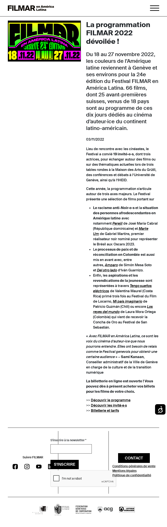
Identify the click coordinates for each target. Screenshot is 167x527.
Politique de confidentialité (131, 475)
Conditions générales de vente (133, 466)
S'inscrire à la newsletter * (68, 440)
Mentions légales (124, 471)
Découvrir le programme (110, 400)
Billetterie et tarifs (105, 410)
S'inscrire (64, 464)
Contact (134, 458)
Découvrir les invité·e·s (109, 405)
